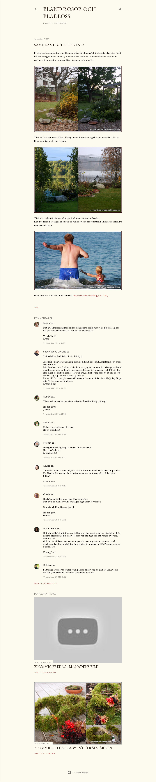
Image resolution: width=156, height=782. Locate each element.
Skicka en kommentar (45, 584)
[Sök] (120, 8)
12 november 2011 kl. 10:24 (54, 434)
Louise (46, 465)
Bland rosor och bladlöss (69, 12)
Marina (46, 323)
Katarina (47, 565)
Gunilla (46, 494)
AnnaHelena (49, 528)
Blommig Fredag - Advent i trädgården (73, 747)
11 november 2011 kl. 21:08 (54, 414)
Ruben (46, 396)
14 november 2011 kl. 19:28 (54, 577)
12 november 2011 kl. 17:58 (54, 556)
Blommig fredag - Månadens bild (66, 666)
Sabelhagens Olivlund (54, 351)
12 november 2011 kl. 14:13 (54, 457)
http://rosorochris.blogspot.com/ (91, 295)
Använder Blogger (80, 772)
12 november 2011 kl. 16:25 (54, 486)
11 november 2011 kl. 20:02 (54, 388)
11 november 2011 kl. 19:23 (54, 343)
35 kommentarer (47, 753)
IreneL (46, 422)
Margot (47, 442)
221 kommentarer (48, 672)
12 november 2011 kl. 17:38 (54, 520)
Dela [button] (36, 307)
